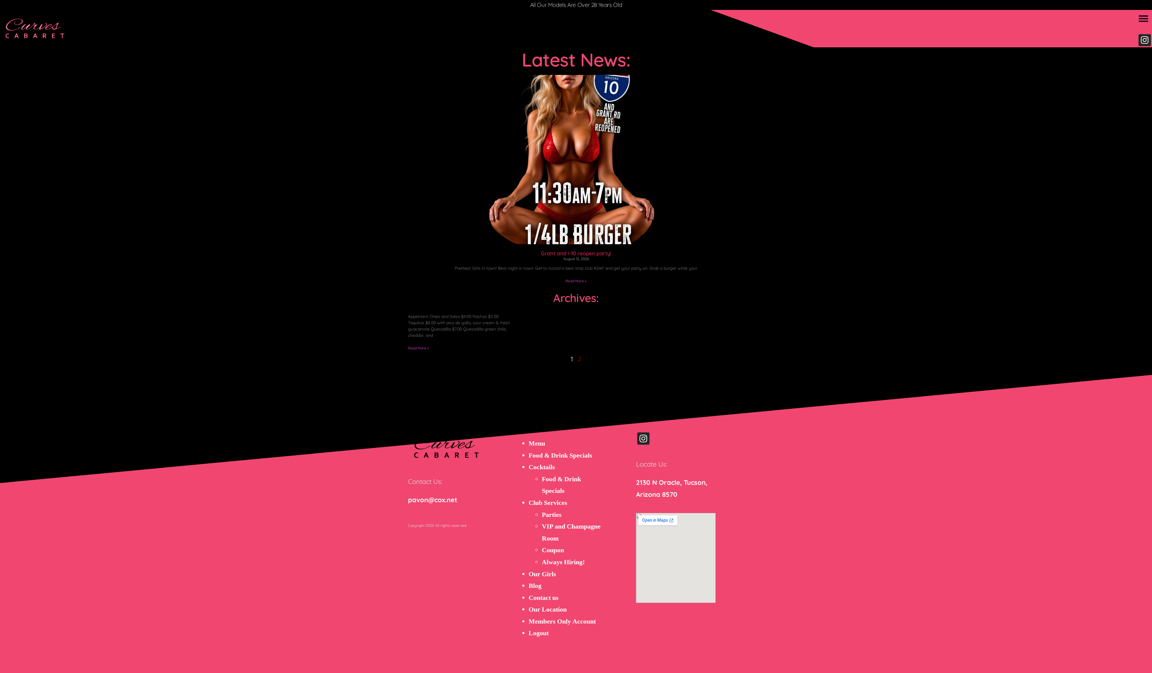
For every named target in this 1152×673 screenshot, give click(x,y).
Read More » (576, 281)
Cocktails (542, 467)
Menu (537, 443)
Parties (552, 515)
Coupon (553, 550)
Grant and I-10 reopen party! (576, 253)
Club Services (548, 503)
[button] (1144, 18)
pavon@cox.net (432, 500)
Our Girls (542, 574)
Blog (535, 586)
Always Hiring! (563, 562)
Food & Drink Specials (560, 455)
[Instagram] (1144, 40)
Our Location (548, 609)
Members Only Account (562, 621)
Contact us (544, 598)
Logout (539, 633)
